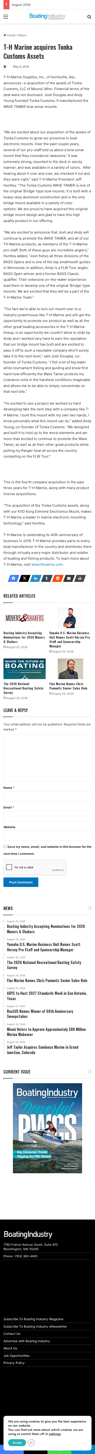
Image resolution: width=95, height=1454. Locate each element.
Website (9, 827)
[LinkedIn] (34, 578)
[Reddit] (56, 578)
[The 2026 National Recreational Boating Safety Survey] (24, 668)
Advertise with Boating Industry (26, 1341)
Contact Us (11, 1333)
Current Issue (16, 1072)
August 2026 (21, 4)
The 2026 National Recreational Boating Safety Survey (23, 688)
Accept (17, 1443)
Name (9, 787)
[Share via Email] (67, 578)
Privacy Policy (14, 1363)
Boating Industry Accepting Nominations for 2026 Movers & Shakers (24, 637)
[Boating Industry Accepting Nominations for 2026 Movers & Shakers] (24, 618)
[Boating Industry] (47, 16)
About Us (10, 1348)
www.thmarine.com (47, 564)
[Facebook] (12, 578)
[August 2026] (47, 1128)
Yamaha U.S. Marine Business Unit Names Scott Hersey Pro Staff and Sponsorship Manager (69, 639)
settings (55, 1434)
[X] (23, 578)
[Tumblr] (45, 578)
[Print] (78, 578)
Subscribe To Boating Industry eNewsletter (35, 1326)
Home (11, 35)
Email (8, 807)
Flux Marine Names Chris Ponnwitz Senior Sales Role (68, 685)
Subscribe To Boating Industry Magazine (33, 1319)
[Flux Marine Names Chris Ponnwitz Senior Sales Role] (70, 668)
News (22, 35)
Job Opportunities (16, 1355)
